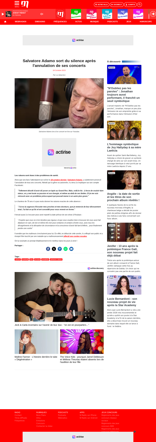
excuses (37, 259)
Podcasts (112, 22)
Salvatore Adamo (75, 180)
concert (17, 259)
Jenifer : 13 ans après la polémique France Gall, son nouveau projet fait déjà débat (122, 250)
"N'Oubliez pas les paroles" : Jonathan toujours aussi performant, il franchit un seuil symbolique (123, 94)
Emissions (40, 22)
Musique (94, 22)
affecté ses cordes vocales (75, 236)
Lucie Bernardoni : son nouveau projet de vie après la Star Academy (122, 302)
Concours (40, 423)
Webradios (20, 22)
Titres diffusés (21, 418)
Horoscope (146, 22)
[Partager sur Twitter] (53, 250)
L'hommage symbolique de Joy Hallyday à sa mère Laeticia (124, 147)
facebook (25, 259)
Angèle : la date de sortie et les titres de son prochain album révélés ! (123, 197)
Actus (78, 22)
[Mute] (41, 14)
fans (31, 259)
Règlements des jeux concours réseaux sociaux (110, 418)
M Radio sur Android (88, 418)
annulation (45, 259)
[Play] (3, 14)
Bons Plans (41, 415)
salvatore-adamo (56, 259)
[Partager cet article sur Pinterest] (59, 250)
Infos (38, 418)
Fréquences (60, 22)
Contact (18, 415)
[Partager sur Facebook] (47, 250)
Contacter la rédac (44, 426)
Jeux (128, 22)
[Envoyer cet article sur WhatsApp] (65, 250)
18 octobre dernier (58, 180)
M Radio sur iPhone (88, 415)
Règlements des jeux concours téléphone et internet (110, 431)
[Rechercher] (139, 4)
